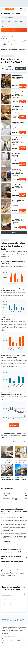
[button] (2, 8)
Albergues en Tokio (8, 605)
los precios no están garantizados (13, 631)
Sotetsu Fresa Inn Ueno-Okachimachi (18, 138)
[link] (14, 425)
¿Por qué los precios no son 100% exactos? (11, 641)
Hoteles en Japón (5, 619)
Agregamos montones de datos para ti (12, 638)
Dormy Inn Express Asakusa (16, 216)
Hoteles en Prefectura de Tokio (17, 619)
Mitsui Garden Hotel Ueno (18, 122)
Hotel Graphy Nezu (16, 184)
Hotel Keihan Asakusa (17, 200)
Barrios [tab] (14, 594)
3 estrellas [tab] (15, 441)
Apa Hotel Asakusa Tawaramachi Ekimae (17, 76)
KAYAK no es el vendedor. (8, 636)
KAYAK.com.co (6, 617)
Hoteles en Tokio (9, 620)
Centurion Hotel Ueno (17, 106)
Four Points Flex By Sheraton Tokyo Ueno (17, 170)
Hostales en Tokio (8, 602)
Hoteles (12, 617)
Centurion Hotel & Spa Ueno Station (17, 92)
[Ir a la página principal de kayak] (9, 9)
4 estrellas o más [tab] (6, 441)
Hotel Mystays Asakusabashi (15, 154)
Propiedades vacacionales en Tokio (12, 607)
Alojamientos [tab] (6, 594)
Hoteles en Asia (19, 617)
